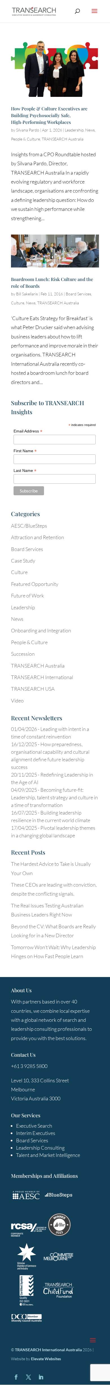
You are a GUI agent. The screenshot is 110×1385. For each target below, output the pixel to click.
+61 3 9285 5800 (29, 1066)
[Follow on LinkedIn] (41, 1377)
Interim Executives (35, 1133)
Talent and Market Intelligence (48, 1155)
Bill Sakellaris (27, 293)
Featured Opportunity (34, 584)
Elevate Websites (46, 1358)
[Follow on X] (28, 1377)
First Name (25, 451)
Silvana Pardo (27, 130)
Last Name (25, 470)
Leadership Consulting (40, 1148)
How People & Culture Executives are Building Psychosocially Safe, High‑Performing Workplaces (49, 115)
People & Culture (25, 139)
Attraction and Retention (37, 537)
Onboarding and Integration (41, 630)
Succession (23, 654)
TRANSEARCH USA (33, 689)
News (90, 130)
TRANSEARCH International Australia (48, 1349)
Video (17, 700)
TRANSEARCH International (42, 677)
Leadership (74, 130)
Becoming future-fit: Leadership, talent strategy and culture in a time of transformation (54, 797)
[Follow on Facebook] (16, 1377)
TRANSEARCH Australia (62, 139)
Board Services (78, 293)
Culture (17, 302)
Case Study (23, 560)
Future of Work (27, 595)
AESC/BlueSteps (29, 526)
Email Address (28, 431)
